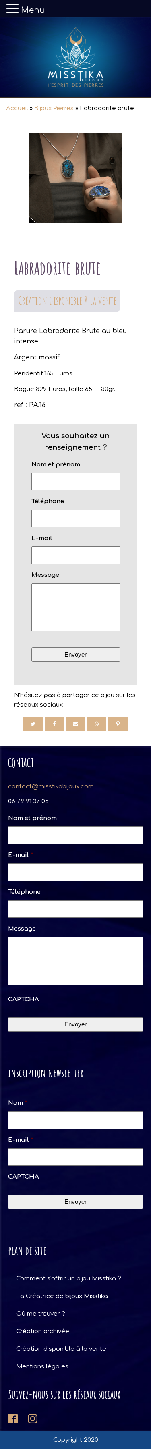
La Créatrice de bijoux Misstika (62, 1296)
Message (45, 575)
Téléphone (47, 501)
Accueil (17, 108)
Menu (33, 10)
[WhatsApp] (96, 724)
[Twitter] (33, 724)
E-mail (41, 538)
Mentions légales (42, 1366)
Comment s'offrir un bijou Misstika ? (68, 1278)
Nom (17, 1103)
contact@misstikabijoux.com (51, 786)
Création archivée (42, 1331)
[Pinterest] (118, 724)
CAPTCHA (23, 999)
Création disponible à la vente (67, 301)
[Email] (75, 724)
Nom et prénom (55, 464)
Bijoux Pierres (54, 108)
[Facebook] (54, 724)
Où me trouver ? (40, 1313)
